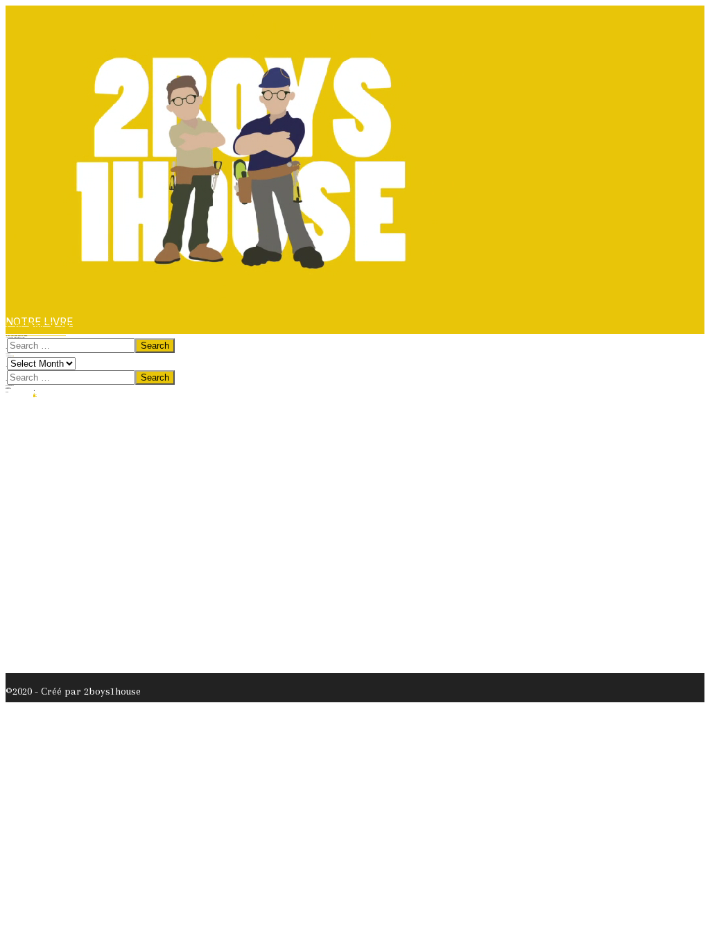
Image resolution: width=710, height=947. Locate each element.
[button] (36, 330)
